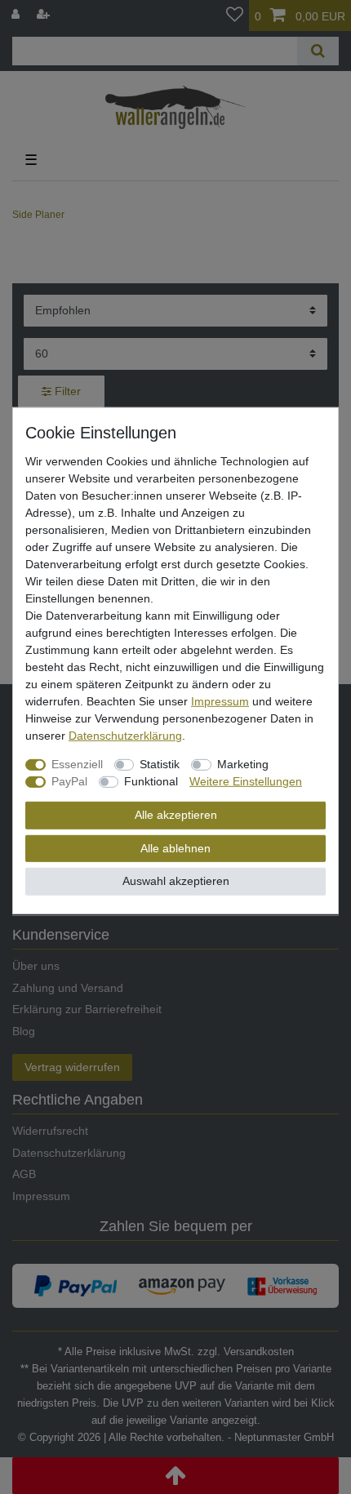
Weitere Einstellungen (245, 781)
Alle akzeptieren (176, 814)
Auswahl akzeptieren (175, 880)
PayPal (69, 781)
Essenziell (77, 764)
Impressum (220, 701)
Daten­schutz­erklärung (125, 735)
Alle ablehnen (175, 847)
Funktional (151, 781)
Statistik (160, 764)
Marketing (243, 764)
